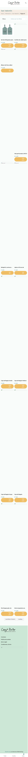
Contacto (3, 637)
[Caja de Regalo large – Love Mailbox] (7, 439)
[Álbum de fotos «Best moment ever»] (7, 54)
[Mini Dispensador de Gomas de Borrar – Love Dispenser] (7, 553)
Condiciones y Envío (6, 644)
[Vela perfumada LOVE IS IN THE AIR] (20, 98)
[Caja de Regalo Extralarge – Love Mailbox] (20, 439)
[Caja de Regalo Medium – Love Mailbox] (20, 325)
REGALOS (8, 13)
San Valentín (15, 13)
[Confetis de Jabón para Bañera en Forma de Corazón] (20, 29)
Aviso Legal (4, 642)
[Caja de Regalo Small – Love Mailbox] (7, 325)
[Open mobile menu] (1, 3)
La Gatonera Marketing (17, 751)
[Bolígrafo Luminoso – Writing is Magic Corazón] (7, 212)
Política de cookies (6, 639)
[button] (26, 3)
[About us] (14, 635)
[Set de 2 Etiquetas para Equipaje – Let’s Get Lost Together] (7, 29)
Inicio (2, 13)
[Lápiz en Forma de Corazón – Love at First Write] (20, 212)
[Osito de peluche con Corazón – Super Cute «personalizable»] (20, 553)
